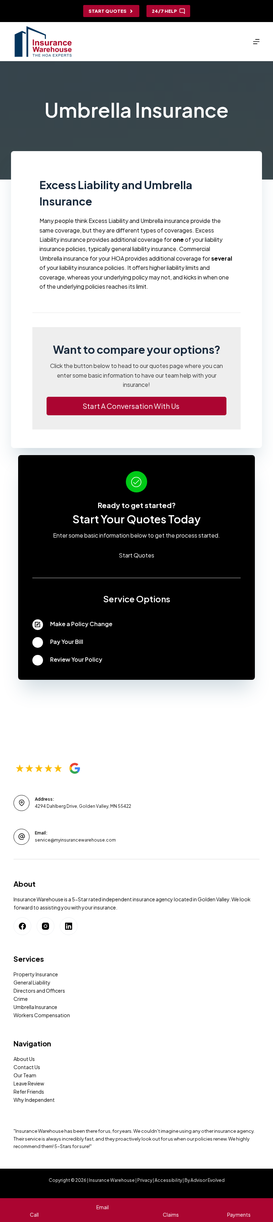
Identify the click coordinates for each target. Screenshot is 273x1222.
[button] (137, 406)
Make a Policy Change (81, 624)
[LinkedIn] (68, 926)
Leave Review (29, 1083)
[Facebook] (22, 926)
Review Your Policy (76, 659)
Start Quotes (108, 11)
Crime (21, 999)
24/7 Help (164, 11)
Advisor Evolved (208, 1180)
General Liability (32, 982)
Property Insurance (36, 974)
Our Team (25, 1075)
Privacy (144, 1180)
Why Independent (34, 1099)
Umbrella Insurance (35, 1007)
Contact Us (27, 1067)
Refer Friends (29, 1091)
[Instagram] (45, 926)
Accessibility (168, 1180)
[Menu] (256, 41)
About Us (24, 1059)
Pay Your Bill (66, 641)
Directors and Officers (39, 990)
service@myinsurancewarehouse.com (75, 840)
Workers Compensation (42, 1015)
